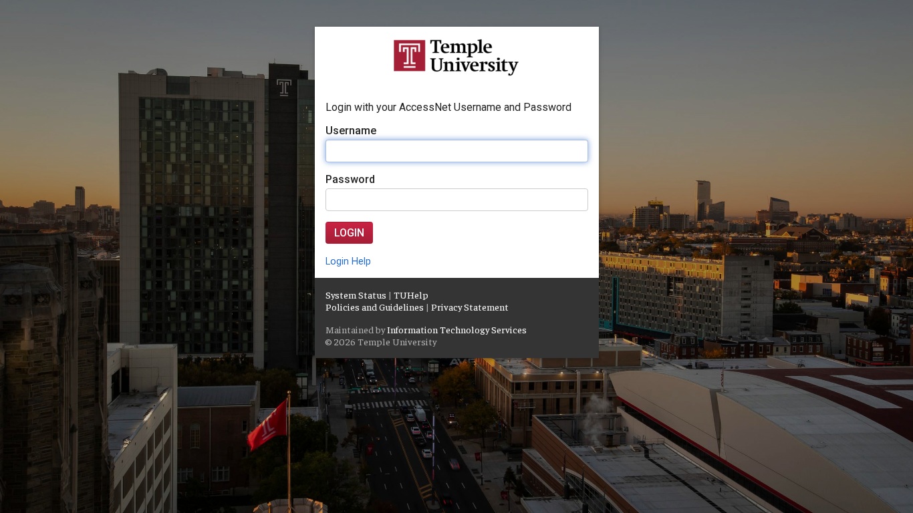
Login (349, 232)
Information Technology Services (457, 329)
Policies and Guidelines (374, 307)
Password (350, 179)
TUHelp (411, 295)
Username (350, 130)
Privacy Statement (470, 307)
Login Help (348, 261)
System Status (355, 295)
